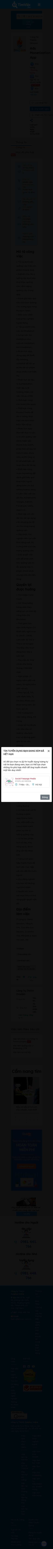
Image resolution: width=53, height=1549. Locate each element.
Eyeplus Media (23, 781)
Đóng (45, 797)
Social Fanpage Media (25, 778)
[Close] (49, 751)
